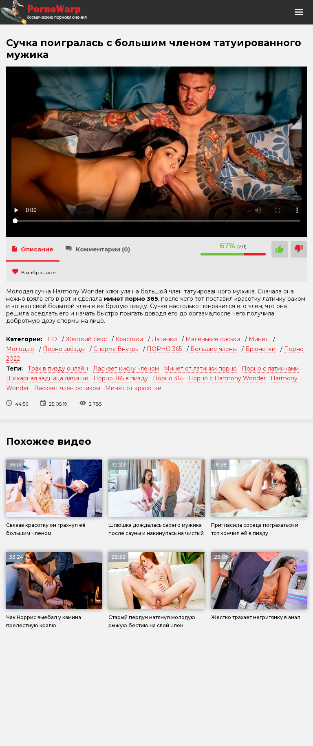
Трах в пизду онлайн (58, 368)
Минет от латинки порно (200, 368)
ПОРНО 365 (164, 349)
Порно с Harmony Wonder (227, 378)
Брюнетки (260, 349)
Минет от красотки (133, 388)
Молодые (20, 349)
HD (52, 339)
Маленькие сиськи (212, 339)
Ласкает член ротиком (67, 388)
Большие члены (213, 349)
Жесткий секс (86, 339)
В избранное (38, 272)
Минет (258, 339)
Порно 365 (168, 378)
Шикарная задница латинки (47, 378)
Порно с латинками (270, 368)
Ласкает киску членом (126, 368)
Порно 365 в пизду (120, 378)
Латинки (164, 339)
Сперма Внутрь (115, 349)
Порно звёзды (64, 349)
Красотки (129, 339)
